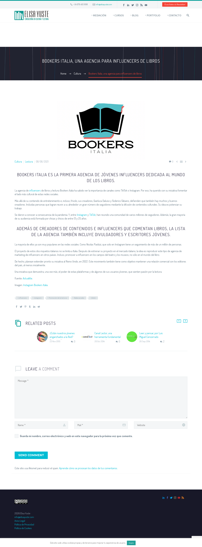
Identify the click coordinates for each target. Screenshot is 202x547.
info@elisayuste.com (104, 4)
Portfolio (153, 15)
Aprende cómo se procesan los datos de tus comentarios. (88, 468)
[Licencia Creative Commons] (21, 501)
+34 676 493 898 (80, 4)
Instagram (82, 214)
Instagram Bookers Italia (35, 285)
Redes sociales (79, 298)
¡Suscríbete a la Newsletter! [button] (174, 4)
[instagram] (175, 497)
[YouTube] (146, 5)
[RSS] (141, 5)
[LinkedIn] (128, 5)
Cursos (119, 15)
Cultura (18, 161)
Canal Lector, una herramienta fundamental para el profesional (107, 337)
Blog (135, 15)
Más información (144, 542)
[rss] (183, 497)
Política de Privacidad (24, 524)
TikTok (92, 214)
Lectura (29, 161)
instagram (38, 298)
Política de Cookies (23, 528)
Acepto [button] (131, 543)
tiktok (93, 298)
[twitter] (171, 497)
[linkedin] (163, 497)
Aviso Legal (19, 520)
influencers (35, 190)
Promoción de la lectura (58, 298)
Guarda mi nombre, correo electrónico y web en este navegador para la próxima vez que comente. (76, 436)
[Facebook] (124, 5)
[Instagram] (137, 5)
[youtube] (179, 497)
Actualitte (27, 278)
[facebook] (167, 497)
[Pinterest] (25, 306)
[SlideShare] (150, 5)
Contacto (175, 15)
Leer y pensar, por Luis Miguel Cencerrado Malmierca (151, 337)
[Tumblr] (30, 306)
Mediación (99, 15)
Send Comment (31, 455)
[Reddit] (39, 306)
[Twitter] (132, 5)
